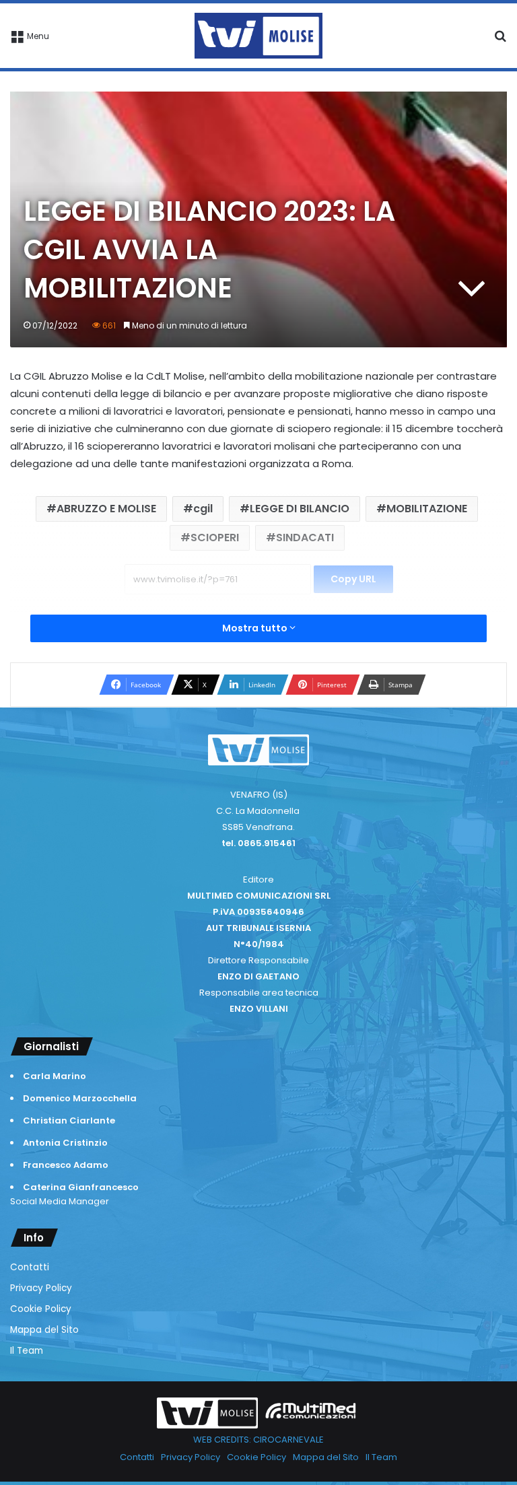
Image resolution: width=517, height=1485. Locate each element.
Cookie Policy (40, 1309)
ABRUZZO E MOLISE (106, 508)
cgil (203, 508)
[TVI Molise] (258, 36)
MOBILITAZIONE (426, 508)
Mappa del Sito (44, 1329)
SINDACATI (305, 537)
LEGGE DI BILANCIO (299, 508)
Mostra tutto (255, 628)
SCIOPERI (215, 537)
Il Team (26, 1350)
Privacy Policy (41, 1288)
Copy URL (353, 579)
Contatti (29, 1267)
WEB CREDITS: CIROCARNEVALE (258, 1439)
